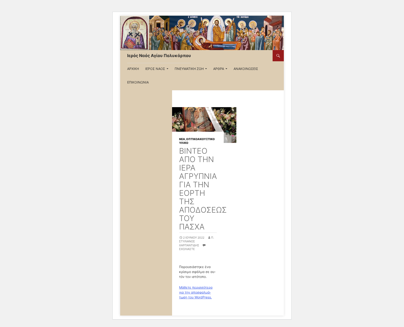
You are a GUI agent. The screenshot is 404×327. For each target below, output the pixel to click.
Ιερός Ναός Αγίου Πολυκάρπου (159, 55)
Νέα (182, 139)
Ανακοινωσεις (246, 69)
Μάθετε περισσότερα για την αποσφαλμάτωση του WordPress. (196, 292)
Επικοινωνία (138, 82)
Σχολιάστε (187, 249)
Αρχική (133, 69)
